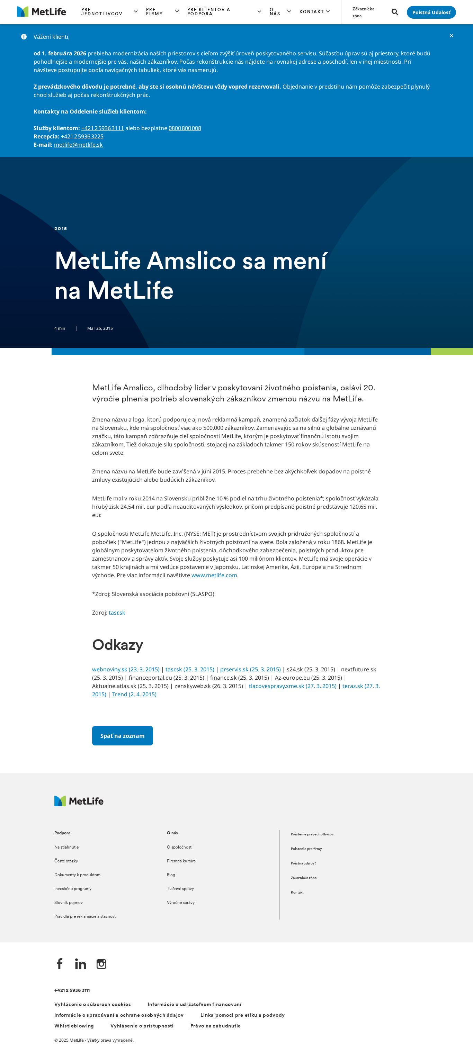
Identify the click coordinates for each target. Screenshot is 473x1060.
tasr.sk (117, 612)
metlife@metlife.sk (78, 144)
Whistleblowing (74, 1026)
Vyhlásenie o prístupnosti (142, 1026)
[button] (109, 12)
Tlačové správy (180, 889)
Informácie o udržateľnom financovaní (195, 1004)
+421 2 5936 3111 (102, 128)
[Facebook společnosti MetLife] (59, 964)
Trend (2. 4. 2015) (134, 694)
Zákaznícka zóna (303, 878)
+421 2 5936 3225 (82, 136)
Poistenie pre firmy (306, 849)
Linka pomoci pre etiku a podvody (242, 1015)
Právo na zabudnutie (215, 1026)
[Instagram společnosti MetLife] (101, 964)
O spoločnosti (180, 847)
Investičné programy (72, 889)
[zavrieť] (451, 35)
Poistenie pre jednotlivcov (312, 834)
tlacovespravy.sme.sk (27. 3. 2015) (293, 686)
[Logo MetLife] (79, 804)
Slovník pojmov (68, 903)
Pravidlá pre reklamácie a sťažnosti (85, 917)
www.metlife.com (214, 575)
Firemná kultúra (181, 861)
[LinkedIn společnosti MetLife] (80, 964)
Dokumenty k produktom (77, 875)
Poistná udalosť (303, 864)
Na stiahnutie (66, 847)
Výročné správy (181, 903)
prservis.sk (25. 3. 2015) (250, 669)
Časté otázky (66, 861)
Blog (171, 875)
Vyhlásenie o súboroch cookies (92, 1004)
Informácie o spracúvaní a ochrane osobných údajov (119, 1015)
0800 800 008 (185, 128)
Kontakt (297, 893)
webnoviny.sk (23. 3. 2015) (126, 669)
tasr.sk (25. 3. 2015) (190, 669)
